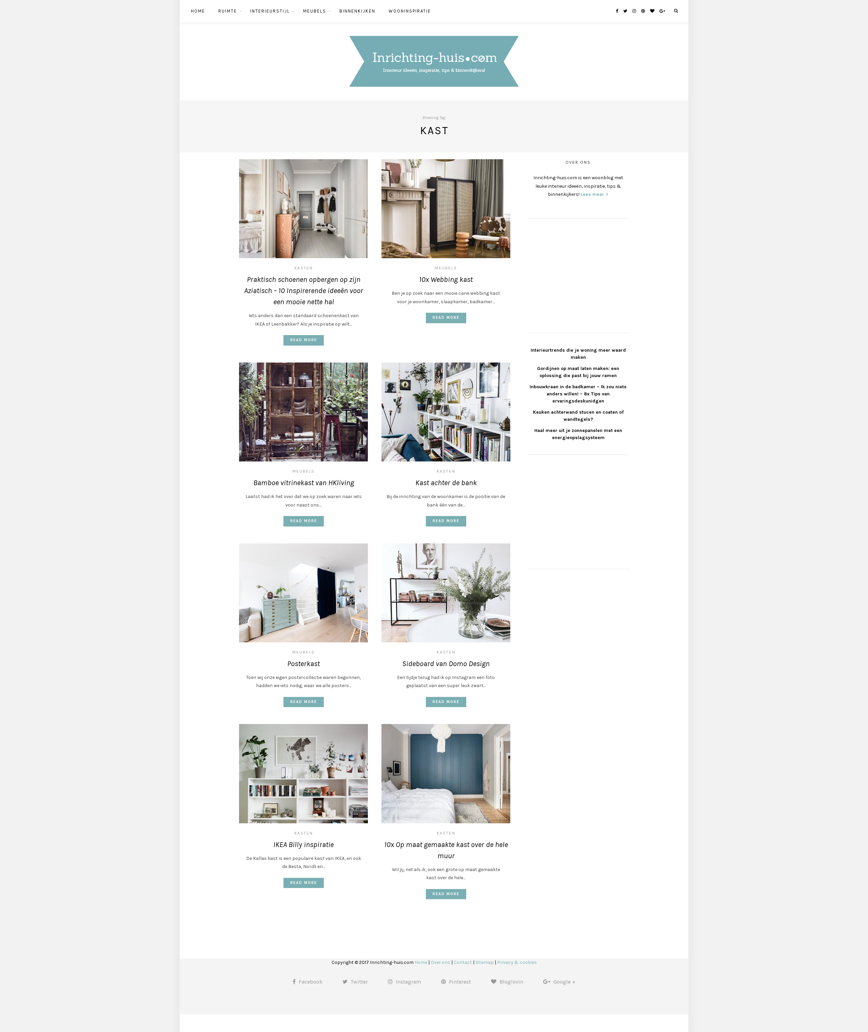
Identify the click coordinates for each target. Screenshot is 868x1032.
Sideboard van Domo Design (446, 663)
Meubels (314, 11)
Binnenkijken (357, 11)
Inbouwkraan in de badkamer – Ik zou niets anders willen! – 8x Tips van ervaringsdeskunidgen (578, 394)
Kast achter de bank (446, 482)
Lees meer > (594, 194)
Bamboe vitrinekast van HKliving (303, 482)
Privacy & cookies (517, 962)
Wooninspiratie (410, 11)
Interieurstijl (270, 11)
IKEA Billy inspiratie (303, 844)
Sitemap (484, 962)
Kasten (303, 268)
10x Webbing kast (446, 279)
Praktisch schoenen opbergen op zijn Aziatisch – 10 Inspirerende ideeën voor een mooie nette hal (303, 290)
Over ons (440, 962)
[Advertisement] (578, 274)
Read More (303, 340)
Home (198, 11)
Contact (463, 962)
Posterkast (303, 663)
